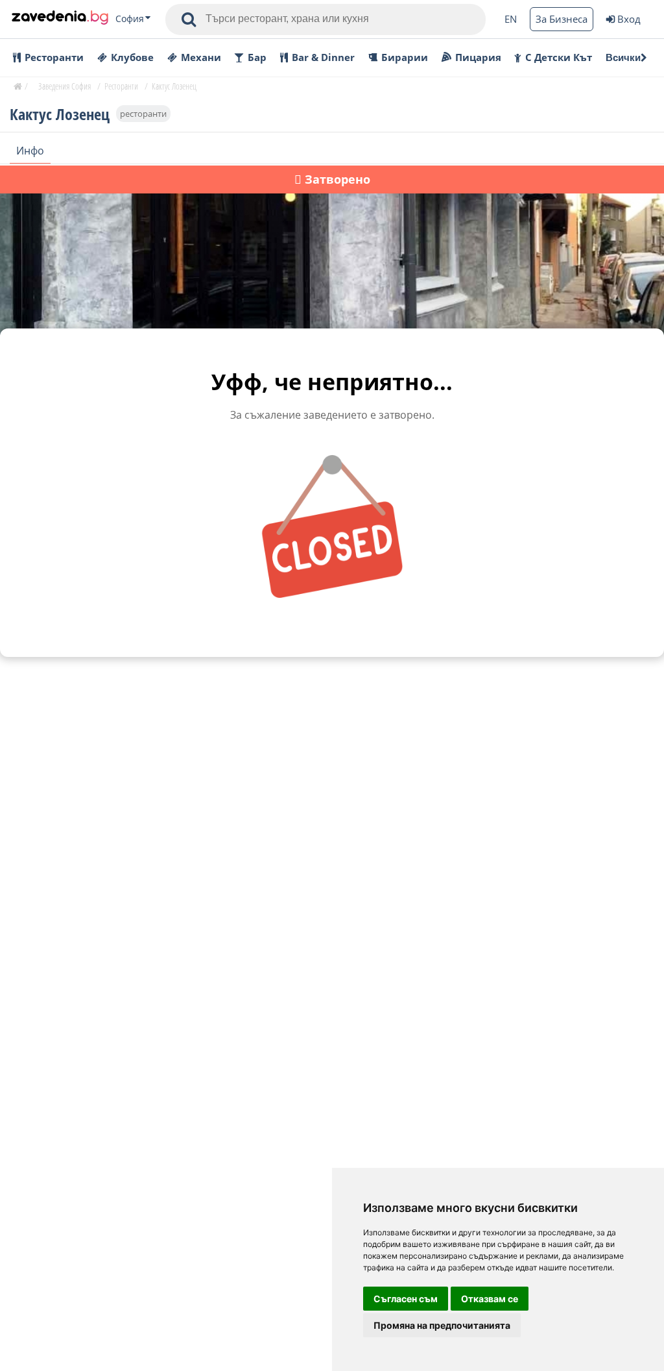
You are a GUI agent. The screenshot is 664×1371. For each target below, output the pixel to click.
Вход (629, 18)
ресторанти (143, 113)
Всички (623, 57)
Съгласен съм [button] (406, 1298)
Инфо (30, 150)
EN (510, 18)
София (129, 19)
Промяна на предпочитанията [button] (442, 1325)
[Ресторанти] (60, 18)
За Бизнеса (561, 18)
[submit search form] (189, 19)
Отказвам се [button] (489, 1298)
